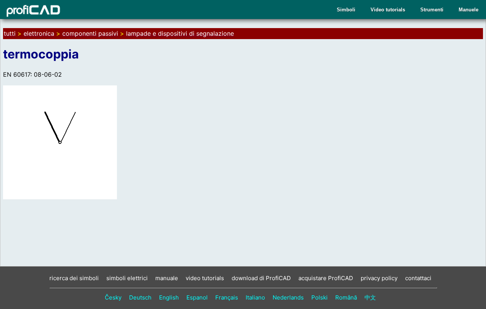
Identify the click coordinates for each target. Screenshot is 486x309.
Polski (319, 297)
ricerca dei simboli (74, 278)
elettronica (39, 33)
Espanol (197, 297)
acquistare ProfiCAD (325, 278)
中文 (370, 297)
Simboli (346, 10)
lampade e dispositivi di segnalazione (180, 33)
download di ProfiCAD (261, 278)
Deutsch (140, 297)
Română (346, 297)
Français (226, 297)
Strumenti (431, 10)
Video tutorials (388, 10)
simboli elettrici (127, 278)
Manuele (468, 10)
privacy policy (379, 278)
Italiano (255, 297)
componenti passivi (90, 33)
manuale (166, 278)
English (169, 297)
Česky (113, 297)
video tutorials (205, 278)
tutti (10, 33)
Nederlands (288, 297)
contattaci (418, 278)
